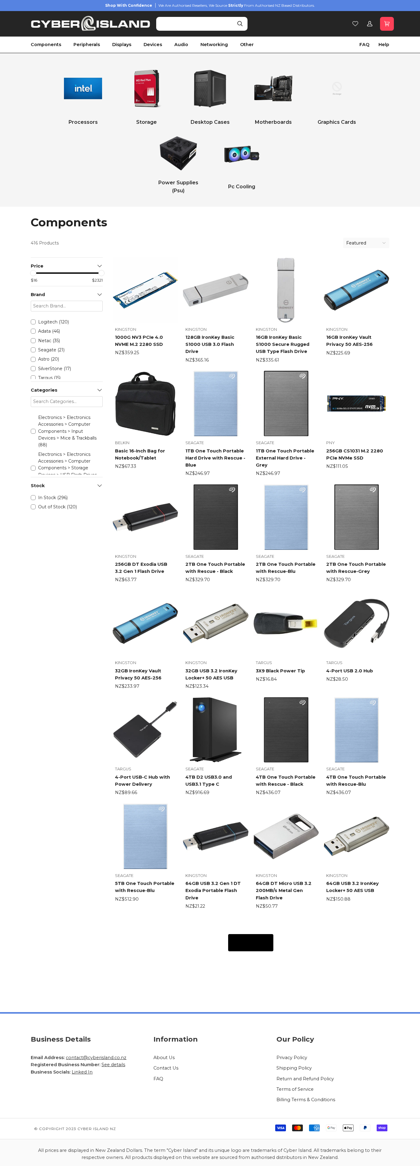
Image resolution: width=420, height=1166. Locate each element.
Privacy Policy (291, 1057)
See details (113, 1064)
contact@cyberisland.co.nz (96, 1057)
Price (37, 266)
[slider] (33, 273)
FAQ (158, 1079)
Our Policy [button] (295, 1039)
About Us (164, 1057)
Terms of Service (295, 1089)
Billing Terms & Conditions (305, 1099)
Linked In (82, 1072)
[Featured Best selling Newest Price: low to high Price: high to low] (366, 243)
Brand (38, 294)
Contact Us (165, 1068)
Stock (38, 485)
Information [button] (175, 1039)
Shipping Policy (294, 1068)
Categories (44, 390)
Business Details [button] (61, 1039)
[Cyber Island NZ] (91, 24)
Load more (251, 942)
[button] (52, 45)
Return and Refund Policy (305, 1079)
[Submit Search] (240, 24)
